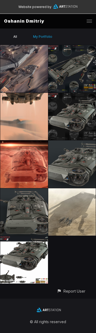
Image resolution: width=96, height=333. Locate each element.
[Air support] (72, 191)
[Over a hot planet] (24, 143)
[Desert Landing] (24, 96)
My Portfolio (42, 37)
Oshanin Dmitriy (24, 21)
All (15, 37)
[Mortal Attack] (24, 48)
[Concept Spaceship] (72, 48)
